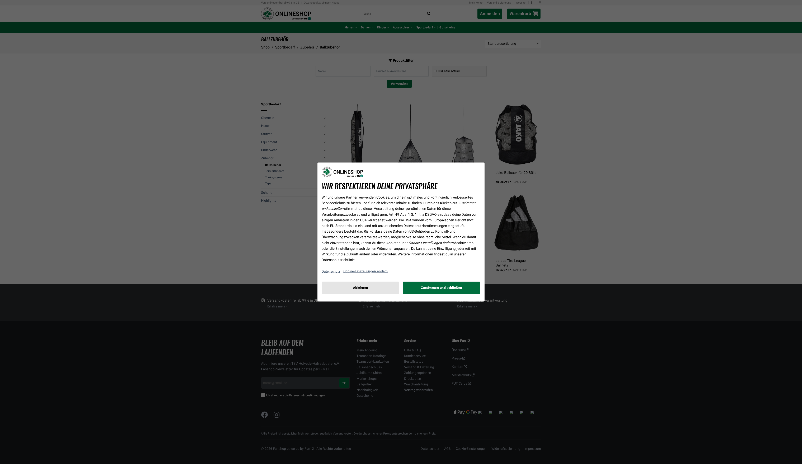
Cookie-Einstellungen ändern (365, 271)
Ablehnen (360, 288)
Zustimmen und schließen (441, 288)
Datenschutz (331, 271)
